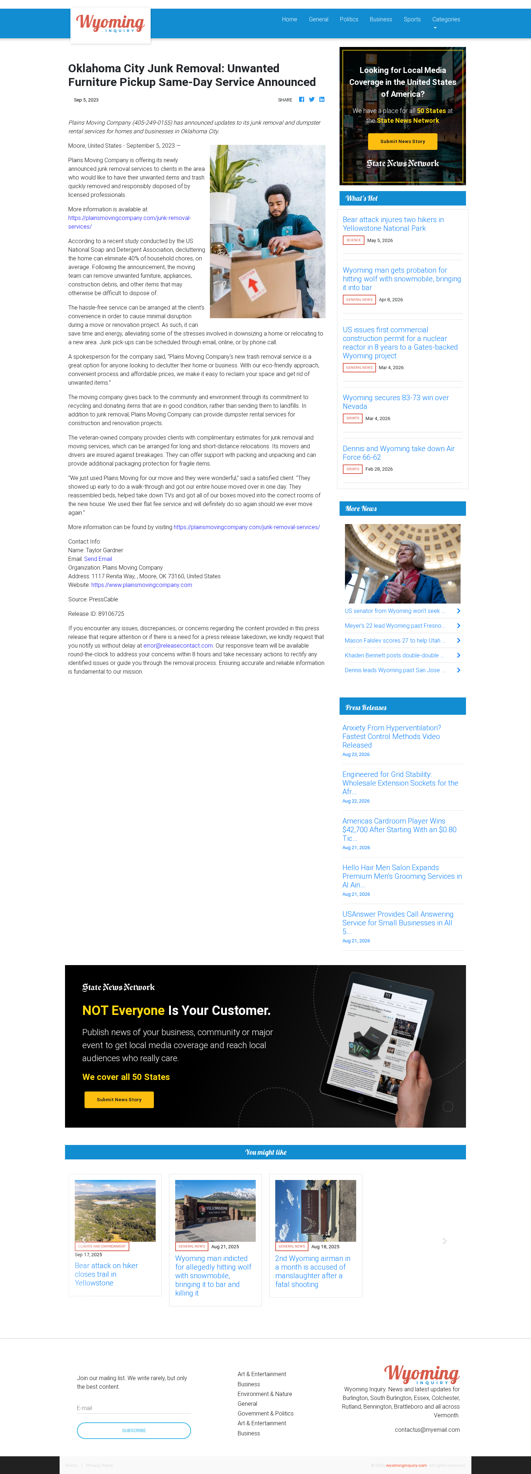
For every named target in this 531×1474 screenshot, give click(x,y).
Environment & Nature (265, 1393)
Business (381, 19)
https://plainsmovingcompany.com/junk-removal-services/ (247, 527)
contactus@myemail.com (427, 1429)
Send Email (98, 558)
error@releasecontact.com (178, 645)
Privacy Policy (99, 1465)
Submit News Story (402, 141)
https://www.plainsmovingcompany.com (141, 584)
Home (292, 19)
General (318, 19)
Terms (71, 1465)
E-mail (84, 1408)
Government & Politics (266, 1413)
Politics (349, 19)
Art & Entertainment (262, 1374)
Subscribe (134, 1430)
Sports (412, 19)
